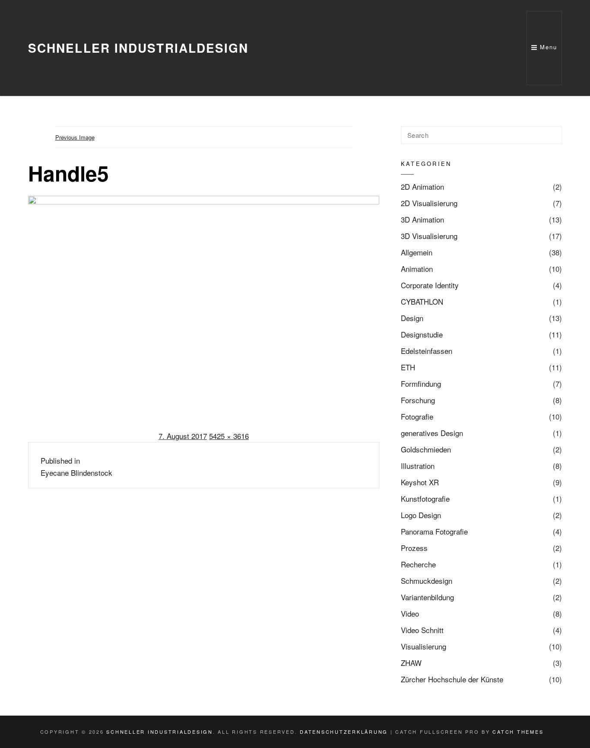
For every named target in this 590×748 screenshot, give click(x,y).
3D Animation (422, 219)
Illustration (418, 465)
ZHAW (411, 662)
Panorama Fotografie (434, 531)
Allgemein (416, 252)
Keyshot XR (420, 482)
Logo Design (421, 514)
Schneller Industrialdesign (138, 48)
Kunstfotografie (425, 498)
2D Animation (422, 186)
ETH (408, 367)
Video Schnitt (422, 629)
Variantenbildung (427, 597)
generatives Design (432, 432)
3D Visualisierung (429, 235)
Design (412, 317)
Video (410, 613)
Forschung (418, 400)
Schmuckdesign (426, 580)
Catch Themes (517, 731)
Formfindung (421, 383)
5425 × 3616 (229, 435)
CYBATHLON (422, 301)
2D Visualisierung (429, 202)
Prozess (414, 547)
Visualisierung (423, 646)
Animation (417, 268)
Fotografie (417, 416)
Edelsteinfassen (426, 350)
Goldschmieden (426, 449)
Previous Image (75, 137)
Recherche (418, 564)
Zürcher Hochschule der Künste (452, 679)
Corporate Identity (430, 285)
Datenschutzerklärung (344, 731)
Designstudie (422, 334)
